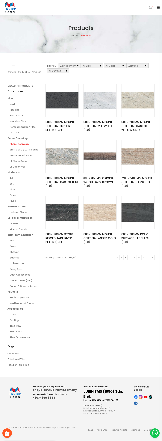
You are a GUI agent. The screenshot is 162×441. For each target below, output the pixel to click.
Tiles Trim (15, 325)
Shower (14, 252)
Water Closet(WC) (21, 280)
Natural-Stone (18, 212)
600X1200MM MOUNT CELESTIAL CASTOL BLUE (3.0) (61, 182)
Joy (12, 183)
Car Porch (13, 353)
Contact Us (149, 430)
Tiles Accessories (20, 337)
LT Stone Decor (19, 161)
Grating (14, 320)
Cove (13, 314)
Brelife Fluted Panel (21, 155)
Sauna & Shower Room (23, 286)
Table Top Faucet (20, 297)
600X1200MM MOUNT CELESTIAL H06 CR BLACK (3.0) (60, 126)
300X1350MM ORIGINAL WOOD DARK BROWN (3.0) (99, 182)
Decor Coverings (17, 138)
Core (13, 195)
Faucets (12, 291)
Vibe (12, 189)
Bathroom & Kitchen (20, 235)
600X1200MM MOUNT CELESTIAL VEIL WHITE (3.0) (97, 126)
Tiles (10, 98)
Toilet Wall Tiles (16, 359)
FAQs (90, 430)
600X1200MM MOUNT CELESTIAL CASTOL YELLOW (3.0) (135, 126)
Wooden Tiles (18, 121)
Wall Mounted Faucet (22, 303)
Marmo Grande (19, 229)
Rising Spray (17, 269)
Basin (13, 246)
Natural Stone (16, 206)
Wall (12, 104)
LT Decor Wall (17, 166)
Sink (12, 240)
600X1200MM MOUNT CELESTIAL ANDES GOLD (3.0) (99, 238)
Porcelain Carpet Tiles (23, 127)
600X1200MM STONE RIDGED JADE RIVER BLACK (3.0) (59, 238)
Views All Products (20, 86)
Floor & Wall (16, 115)
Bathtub (14, 257)
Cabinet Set (17, 263)
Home (74, 35)
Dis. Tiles (14, 132)
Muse (13, 200)
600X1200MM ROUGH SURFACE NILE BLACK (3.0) (135, 238)
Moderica (13, 172)
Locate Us (135, 430)
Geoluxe (14, 223)
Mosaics (14, 109)
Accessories (15, 308)
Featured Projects (119, 430)
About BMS (102, 430)
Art (11, 178)
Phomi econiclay (19, 144)
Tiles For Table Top (18, 364)
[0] (150, 7)
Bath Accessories (20, 274)
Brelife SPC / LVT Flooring (24, 149)
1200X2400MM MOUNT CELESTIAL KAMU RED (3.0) (136, 182)
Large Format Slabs (20, 217)
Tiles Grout (16, 331)
